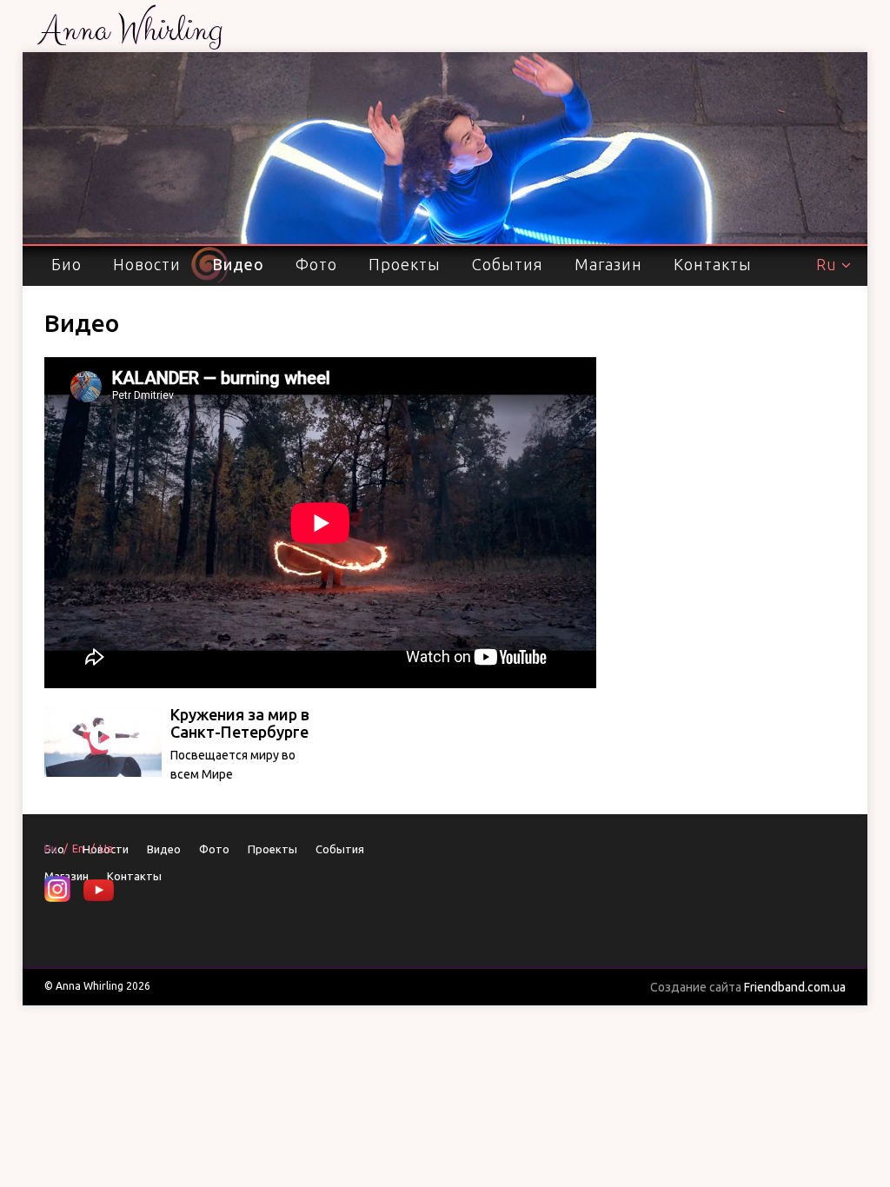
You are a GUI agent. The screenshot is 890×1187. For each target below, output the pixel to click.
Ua (106, 848)
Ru (826, 264)
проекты (405, 264)
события (507, 264)
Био (66, 264)
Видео (238, 264)
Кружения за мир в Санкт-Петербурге (239, 723)
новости (147, 264)
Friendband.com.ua (748, 987)
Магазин (608, 264)
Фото (316, 264)
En (78, 848)
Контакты (713, 264)
